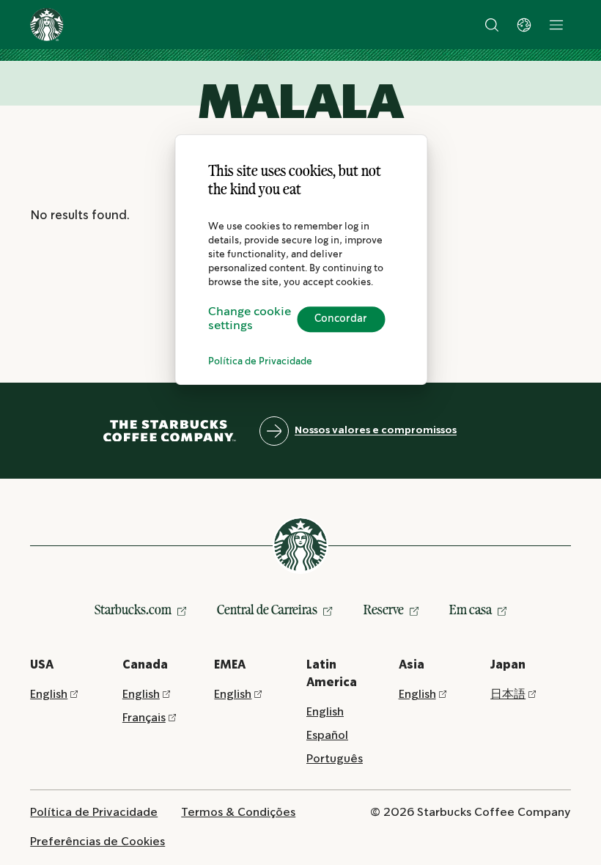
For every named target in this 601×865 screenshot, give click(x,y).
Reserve (384, 609)
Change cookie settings (249, 318)
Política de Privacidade (260, 362)
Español (327, 735)
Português (334, 759)
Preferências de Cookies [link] (97, 841)
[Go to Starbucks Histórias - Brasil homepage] (47, 25)
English (48, 694)
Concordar (340, 319)
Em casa (470, 609)
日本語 (508, 694)
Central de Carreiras (267, 609)
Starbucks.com (133, 609)
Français (144, 718)
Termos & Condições (238, 812)
